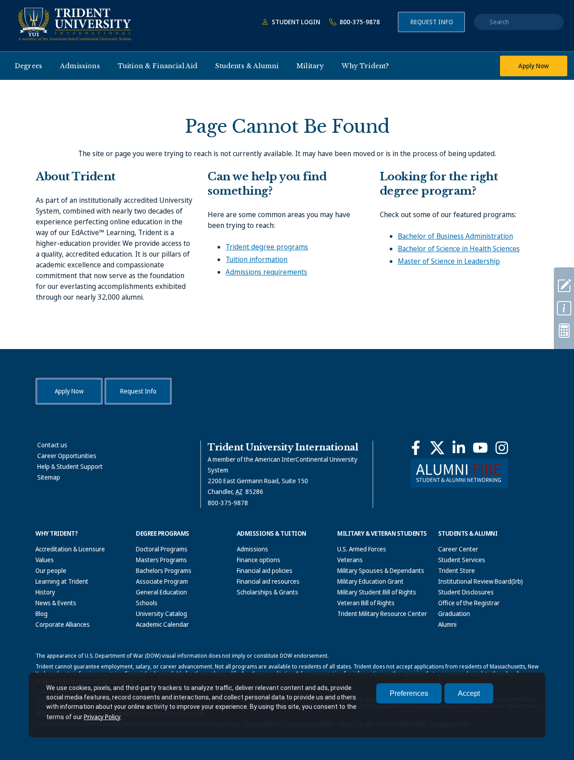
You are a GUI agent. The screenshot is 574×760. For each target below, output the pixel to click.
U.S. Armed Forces (361, 549)
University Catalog (161, 613)
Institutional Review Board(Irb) (480, 581)
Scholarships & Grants (267, 592)
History (45, 592)
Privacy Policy (102, 716)
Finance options (258, 559)
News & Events (55, 602)
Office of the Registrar (469, 602)
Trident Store (456, 570)
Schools (146, 602)
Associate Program (162, 581)
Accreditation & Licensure (70, 549)
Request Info (431, 21)
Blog (41, 613)
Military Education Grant (370, 581)
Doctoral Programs (161, 549)
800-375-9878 (359, 21)
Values (44, 559)
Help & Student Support (70, 466)
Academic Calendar (162, 624)
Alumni (447, 624)
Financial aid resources (268, 581)
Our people (50, 570)
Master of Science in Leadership (449, 261)
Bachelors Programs (163, 570)
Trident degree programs (267, 247)
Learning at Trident (61, 581)
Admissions (252, 549)
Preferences (409, 693)
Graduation (454, 613)
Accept (469, 693)
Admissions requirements (266, 272)
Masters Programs (161, 559)
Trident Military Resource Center (382, 613)
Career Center (458, 549)
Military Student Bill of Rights (376, 592)
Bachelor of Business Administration (455, 236)
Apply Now (533, 65)
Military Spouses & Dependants (380, 570)
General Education (161, 592)
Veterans (350, 559)
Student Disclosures (466, 592)
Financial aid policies (264, 570)
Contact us (52, 445)
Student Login (295, 21)
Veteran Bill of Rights (366, 602)
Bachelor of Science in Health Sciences (459, 248)
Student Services (461, 559)
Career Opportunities (66, 455)
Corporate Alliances (62, 624)
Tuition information (256, 259)
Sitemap (48, 477)
